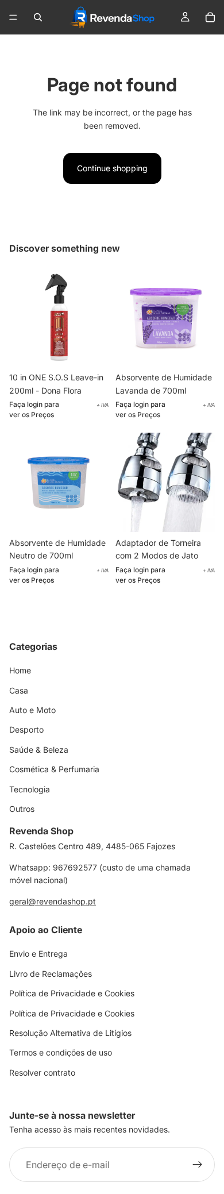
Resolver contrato (42, 1072)
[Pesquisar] (38, 17)
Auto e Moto (32, 710)
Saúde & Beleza (38, 749)
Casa (18, 690)
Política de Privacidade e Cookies (71, 993)
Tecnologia (29, 789)
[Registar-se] (198, 1165)
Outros (21, 809)
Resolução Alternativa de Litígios (70, 1033)
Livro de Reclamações (50, 974)
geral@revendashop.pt (52, 901)
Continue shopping (112, 168)
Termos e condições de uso (60, 1052)
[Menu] (13, 17)
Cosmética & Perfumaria (54, 769)
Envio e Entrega (38, 953)
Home (20, 670)
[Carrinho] (210, 17)
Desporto (26, 729)
